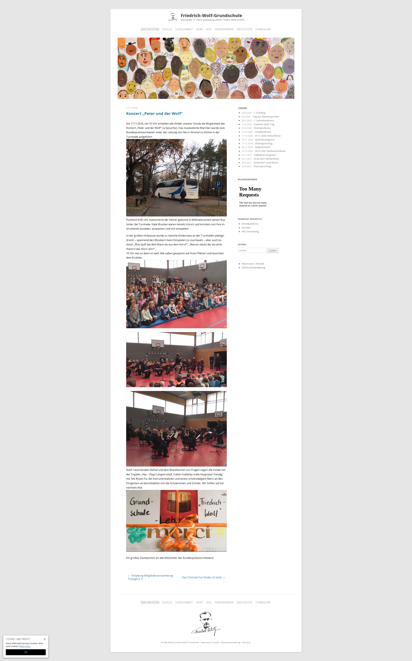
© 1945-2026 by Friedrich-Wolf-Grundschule (180, 642)
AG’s (208, 29)
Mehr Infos (25, 646)
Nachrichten (150, 29)
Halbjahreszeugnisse (259, 154)
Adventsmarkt (256, 147)
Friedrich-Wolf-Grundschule (206, 623)
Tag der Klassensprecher (260, 116)
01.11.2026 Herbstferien (261, 135)
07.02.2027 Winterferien (260, 158)
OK (25, 652)
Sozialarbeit (184, 29)
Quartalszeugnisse (258, 139)
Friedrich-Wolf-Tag (258, 124)
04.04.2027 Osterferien (260, 162)
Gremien (246, 227)
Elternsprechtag (257, 143)
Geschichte (244, 29)
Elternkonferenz (256, 128)
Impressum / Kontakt (253, 263)
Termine (242, 108)
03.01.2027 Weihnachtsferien (264, 151)
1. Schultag (253, 112)
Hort (199, 29)
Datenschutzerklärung (253, 267)
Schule (167, 29)
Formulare (263, 29)
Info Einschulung (250, 231)
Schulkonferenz (256, 131)
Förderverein (224, 29)
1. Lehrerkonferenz (258, 120)
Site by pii (246, 642)
